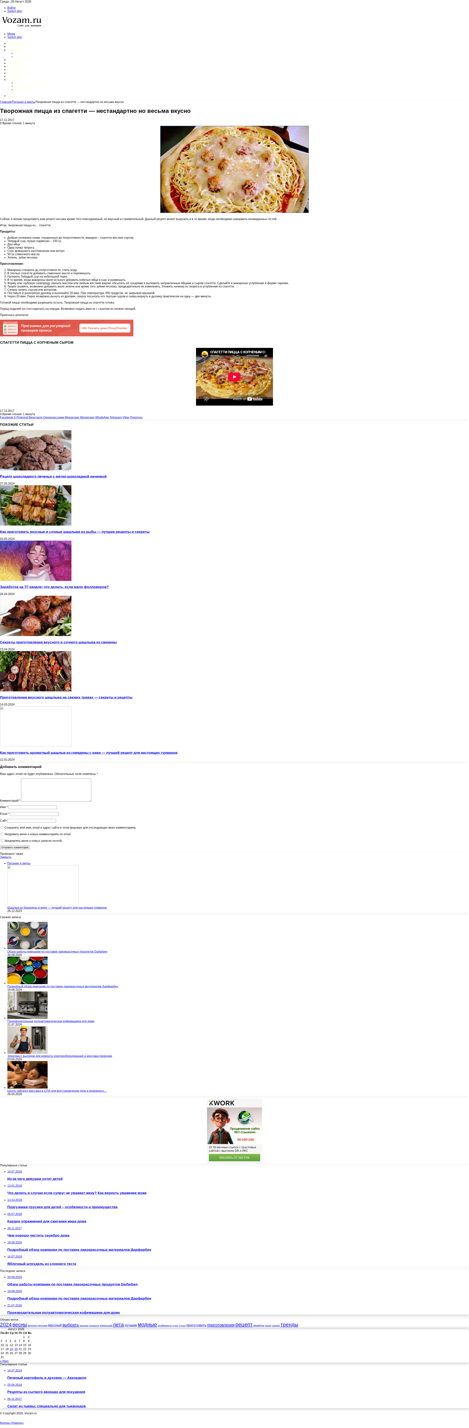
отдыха (182, 1325)
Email (4, 813)
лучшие (131, 1325)
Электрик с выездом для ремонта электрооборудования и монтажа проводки (59, 1056)
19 (11, 1349)
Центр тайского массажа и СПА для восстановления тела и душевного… (57, 1090)
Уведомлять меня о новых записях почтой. (33, 840)
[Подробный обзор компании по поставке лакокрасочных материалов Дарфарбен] (27, 983)
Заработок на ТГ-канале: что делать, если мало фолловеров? (54, 587)
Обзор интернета (26, 82)
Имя (4, 807)
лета (118, 1324)
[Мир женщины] (21, 27)
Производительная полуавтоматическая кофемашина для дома (50, 1021)
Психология (23, 53)
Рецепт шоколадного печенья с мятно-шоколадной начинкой (53, 476)
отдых (175, 1325)
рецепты (258, 1325)
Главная (5, 102)
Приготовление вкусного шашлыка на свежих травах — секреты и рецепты (66, 697)
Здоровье (15, 49)
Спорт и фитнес (25, 56)
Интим (12, 59)
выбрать (70, 1324)
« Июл (4, 1361)
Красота (14, 63)
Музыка (20, 86)
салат (268, 1325)
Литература (23, 89)
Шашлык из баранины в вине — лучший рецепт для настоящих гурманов (57, 907)
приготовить (196, 1325)
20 (16, 1349)
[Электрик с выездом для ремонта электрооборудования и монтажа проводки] (27, 1052)
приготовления (221, 1325)
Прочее (13, 79)
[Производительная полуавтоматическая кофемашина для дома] (27, 1017)
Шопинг (13, 76)
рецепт (244, 1324)
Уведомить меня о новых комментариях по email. (37, 834)
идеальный (106, 1325)
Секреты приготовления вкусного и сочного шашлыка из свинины (58, 642)
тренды (289, 1324)
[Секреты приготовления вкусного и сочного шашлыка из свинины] (35, 635)
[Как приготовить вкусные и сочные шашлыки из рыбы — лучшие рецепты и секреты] (35, 524)
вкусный (55, 1325)
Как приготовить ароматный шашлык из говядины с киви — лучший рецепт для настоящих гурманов (89, 753)
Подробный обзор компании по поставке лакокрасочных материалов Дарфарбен (62, 986)
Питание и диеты (21, 73)
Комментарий (10, 800)
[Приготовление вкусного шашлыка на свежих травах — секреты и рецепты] (35, 690)
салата (276, 1325)
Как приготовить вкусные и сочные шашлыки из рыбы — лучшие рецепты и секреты (74, 532)
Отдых (12, 69)
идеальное (94, 1325)
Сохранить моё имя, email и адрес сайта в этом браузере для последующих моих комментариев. (70, 827)
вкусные (42, 1325)
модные (147, 1324)
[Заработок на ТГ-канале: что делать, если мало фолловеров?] (35, 579)
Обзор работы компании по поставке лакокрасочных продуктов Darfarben (57, 951)
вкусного (33, 1325)
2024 (6, 1324)
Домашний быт (19, 46)
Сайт (3, 820)
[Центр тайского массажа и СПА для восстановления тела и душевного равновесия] (27, 1087)
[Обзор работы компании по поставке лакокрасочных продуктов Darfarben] (27, 948)
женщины (84, 1325)
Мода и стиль (18, 66)
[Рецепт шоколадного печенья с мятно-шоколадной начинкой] (35, 469)
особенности (165, 1325)
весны (19, 1324)
